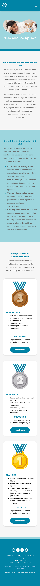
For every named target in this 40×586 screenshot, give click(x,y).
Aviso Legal (8, 566)
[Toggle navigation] (35, 5)
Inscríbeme (20, 349)
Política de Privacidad (21, 566)
